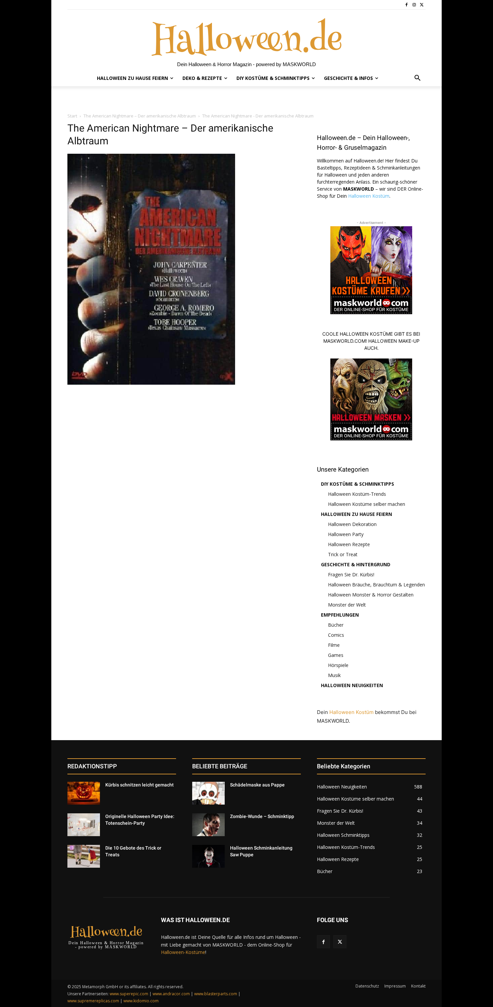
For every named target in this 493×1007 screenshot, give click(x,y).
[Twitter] (422, 5)
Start (72, 116)
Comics (336, 635)
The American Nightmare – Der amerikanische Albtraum (140, 116)
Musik (334, 675)
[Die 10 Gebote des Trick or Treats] (83, 856)
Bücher (335, 625)
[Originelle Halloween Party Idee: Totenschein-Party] (83, 824)
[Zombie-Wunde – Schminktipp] (208, 824)
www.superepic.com (129, 994)
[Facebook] (406, 5)
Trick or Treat (343, 554)
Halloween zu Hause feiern (356, 514)
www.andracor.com (171, 994)
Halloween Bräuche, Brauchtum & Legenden (376, 584)
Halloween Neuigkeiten (352, 685)
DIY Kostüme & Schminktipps (357, 484)
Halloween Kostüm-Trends (357, 494)
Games (335, 655)
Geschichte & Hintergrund (355, 564)
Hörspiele (338, 665)
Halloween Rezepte (349, 544)
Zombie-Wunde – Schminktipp (262, 816)
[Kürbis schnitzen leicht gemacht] (83, 793)
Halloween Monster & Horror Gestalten (371, 594)
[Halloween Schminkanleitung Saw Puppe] (208, 856)
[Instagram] (414, 5)
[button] (417, 78)
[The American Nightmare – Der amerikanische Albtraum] (151, 383)
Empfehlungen (340, 615)
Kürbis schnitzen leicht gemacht (139, 784)
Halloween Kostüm (368, 196)
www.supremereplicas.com (93, 1001)
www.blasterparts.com (215, 994)
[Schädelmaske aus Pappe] (208, 793)
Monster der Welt (347, 605)
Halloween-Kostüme (183, 952)
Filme (334, 645)
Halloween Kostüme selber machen (366, 504)
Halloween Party (346, 534)
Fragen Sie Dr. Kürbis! (351, 574)
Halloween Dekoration (352, 524)
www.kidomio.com (141, 1001)
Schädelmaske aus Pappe (257, 784)
